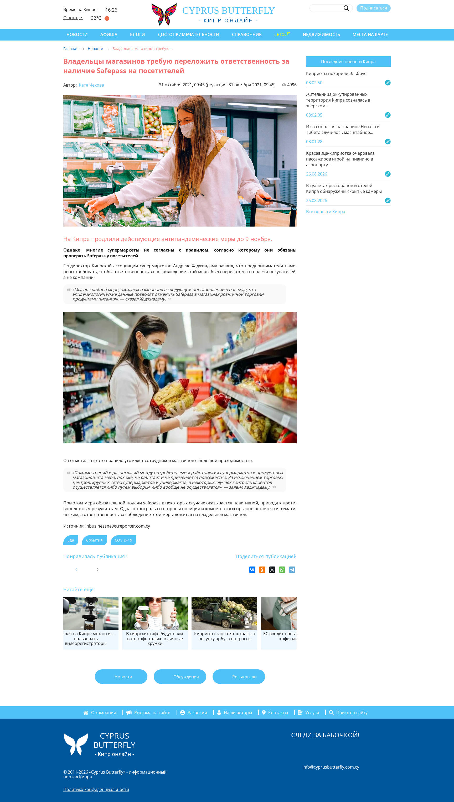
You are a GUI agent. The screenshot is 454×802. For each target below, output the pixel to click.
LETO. (280, 34)
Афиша (108, 34)
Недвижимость (321, 34)
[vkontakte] (378, 20)
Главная (71, 48)
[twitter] (359, 20)
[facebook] (339, 20)
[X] (272, 569)
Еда (71, 540)
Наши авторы (238, 712)
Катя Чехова (91, 85)
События (94, 540)
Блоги (137, 34)
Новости (77, 34)
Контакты (278, 712)
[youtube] (388, 20)
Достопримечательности (188, 34)
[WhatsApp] (282, 569)
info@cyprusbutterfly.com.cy (330, 767)
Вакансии (197, 712)
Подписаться (373, 8)
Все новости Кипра (325, 211)
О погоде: (73, 18)
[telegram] (368, 20)
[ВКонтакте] (252, 569)
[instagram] (349, 20)
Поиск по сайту (352, 712)
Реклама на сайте (152, 712)
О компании (103, 712)
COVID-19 (123, 540)
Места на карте (370, 34)
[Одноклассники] (262, 569)
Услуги (312, 712)
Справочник (247, 34)
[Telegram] (292, 569)
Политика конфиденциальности (96, 789)
